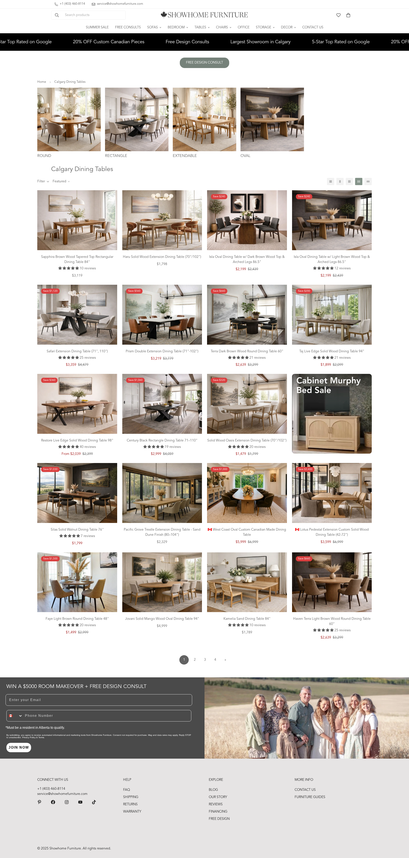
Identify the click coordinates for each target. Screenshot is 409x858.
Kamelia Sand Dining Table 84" (247, 619)
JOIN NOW (19, 747)
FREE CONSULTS (128, 27)
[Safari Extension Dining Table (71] (77, 315)
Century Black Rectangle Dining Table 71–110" (162, 440)
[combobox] (15, 715)
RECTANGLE (116, 156)
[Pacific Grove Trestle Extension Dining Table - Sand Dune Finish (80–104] (162, 493)
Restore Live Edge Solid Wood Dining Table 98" (77, 440)
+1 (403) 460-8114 (51, 789)
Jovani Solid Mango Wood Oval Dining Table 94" (162, 619)
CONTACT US (312, 27)
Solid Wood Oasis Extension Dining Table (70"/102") (247, 440)
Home (41, 82)
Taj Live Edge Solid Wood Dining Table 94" (331, 351)
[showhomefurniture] (39, 802)
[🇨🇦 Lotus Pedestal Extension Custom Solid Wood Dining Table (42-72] (332, 493)
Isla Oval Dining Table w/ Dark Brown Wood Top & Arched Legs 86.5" (247, 259)
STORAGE (263, 27)
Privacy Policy (29, 737)
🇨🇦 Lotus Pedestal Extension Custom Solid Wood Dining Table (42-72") (332, 532)
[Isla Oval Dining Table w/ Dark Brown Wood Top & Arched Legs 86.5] (247, 220)
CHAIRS (222, 27)
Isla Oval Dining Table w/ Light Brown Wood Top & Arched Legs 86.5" (332, 259)
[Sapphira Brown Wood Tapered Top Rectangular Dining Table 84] (77, 220)
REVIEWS (216, 804)
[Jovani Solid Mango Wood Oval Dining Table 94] (162, 582)
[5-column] (368, 181)
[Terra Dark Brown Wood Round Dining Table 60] (247, 315)
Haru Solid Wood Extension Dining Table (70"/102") (162, 257)
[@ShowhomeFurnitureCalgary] (80, 802)
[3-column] (349, 181)
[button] (348, 15)
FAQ (126, 790)
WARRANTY (132, 811)
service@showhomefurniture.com (62, 794)
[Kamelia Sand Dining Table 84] (247, 582)
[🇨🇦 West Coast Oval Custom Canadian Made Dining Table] (247, 493)
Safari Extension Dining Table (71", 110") (77, 351)
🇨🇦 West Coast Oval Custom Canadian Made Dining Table (247, 532)
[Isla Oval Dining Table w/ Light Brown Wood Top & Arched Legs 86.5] (332, 220)
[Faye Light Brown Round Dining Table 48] (77, 582)
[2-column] (340, 181)
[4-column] (358, 181)
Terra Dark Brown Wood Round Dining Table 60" (247, 351)
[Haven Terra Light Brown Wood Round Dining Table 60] (332, 582)
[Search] (56, 15)
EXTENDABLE (185, 156)
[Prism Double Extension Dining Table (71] (162, 315)
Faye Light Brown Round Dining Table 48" (77, 619)
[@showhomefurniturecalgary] (94, 802)
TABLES (200, 27)
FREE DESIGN (219, 819)
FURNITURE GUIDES (310, 797)
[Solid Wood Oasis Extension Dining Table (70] (247, 404)
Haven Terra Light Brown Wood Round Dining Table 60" (332, 621)
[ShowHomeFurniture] (53, 802)
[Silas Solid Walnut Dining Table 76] (77, 493)
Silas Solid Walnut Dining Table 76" (77, 529)
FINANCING (218, 811)
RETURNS (130, 804)
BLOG (213, 790)
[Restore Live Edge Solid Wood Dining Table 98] (77, 404)
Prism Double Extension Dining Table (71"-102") (162, 351)
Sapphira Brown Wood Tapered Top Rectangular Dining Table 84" (77, 259)
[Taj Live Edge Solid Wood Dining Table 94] (332, 315)
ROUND (44, 156)
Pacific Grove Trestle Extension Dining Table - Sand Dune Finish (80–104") (162, 532)
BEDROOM (176, 27)
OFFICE (243, 27)
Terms (41, 737)
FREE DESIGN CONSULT (204, 62)
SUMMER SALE (97, 27)
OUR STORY (218, 797)
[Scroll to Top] (401, 835)
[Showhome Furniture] (204, 15)
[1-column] (330, 181)
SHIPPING (130, 797)
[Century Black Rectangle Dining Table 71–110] (162, 404)
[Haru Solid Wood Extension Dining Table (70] (162, 220)
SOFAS (152, 27)
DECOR (286, 27)
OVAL (245, 156)
